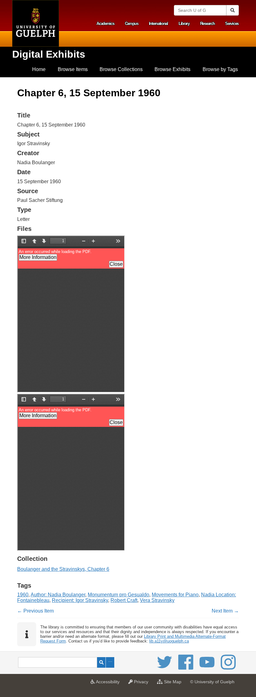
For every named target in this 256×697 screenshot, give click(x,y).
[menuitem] (39, 69)
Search (101, 662)
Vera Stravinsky (157, 600)
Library (184, 23)
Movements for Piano (175, 594)
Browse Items (73, 69)
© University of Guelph (212, 681)
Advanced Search (110, 662)
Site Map (174, 684)
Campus (131, 23)
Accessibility (109, 684)
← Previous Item (35, 610)
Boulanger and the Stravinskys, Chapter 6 (63, 569)
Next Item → (225, 610)
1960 (22, 594)
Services (232, 23)
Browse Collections (121, 69)
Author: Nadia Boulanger (58, 594)
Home (39, 69)
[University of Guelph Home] (35, 23)
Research (207, 23)
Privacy (142, 684)
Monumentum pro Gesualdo (118, 594)
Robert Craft (124, 600)
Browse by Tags (220, 69)
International (158, 23)
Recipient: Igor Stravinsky (80, 600)
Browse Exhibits (172, 69)
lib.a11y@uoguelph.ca (169, 641)
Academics (105, 23)
